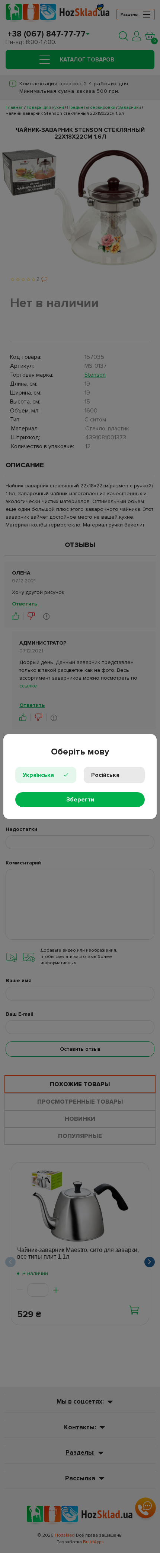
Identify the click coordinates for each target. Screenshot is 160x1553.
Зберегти (80, 799)
